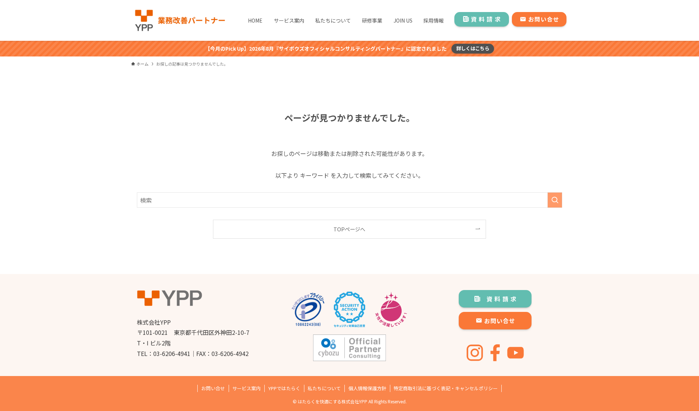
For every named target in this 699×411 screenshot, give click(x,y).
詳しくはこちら (472, 48)
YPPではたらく (284, 388)
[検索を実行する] (555, 200)
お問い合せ (213, 388)
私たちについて (324, 388)
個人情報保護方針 (367, 388)
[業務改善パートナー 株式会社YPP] (179, 20)
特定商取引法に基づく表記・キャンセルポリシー (446, 388)
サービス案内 (246, 388)
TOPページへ (349, 229)
